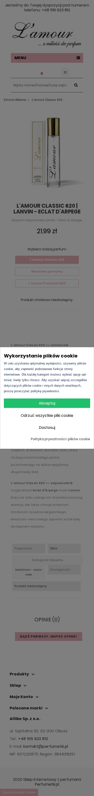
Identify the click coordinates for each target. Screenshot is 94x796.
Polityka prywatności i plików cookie (60, 439)
